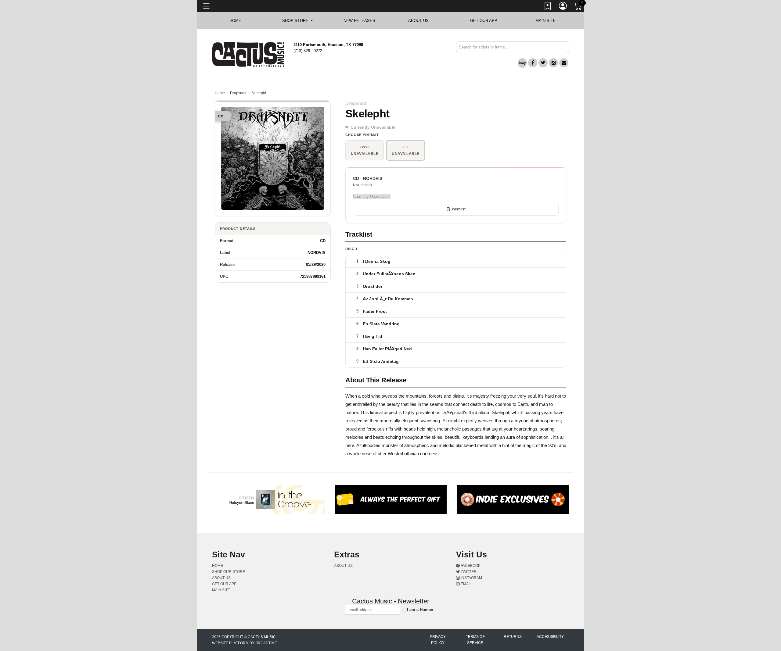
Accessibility (550, 637)
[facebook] (532, 63)
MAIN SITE (545, 20)
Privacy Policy (438, 640)
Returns (513, 637)
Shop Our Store (228, 572)
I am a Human (420, 609)
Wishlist (459, 209)
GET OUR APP (483, 20)
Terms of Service (475, 640)
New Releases (359, 20)
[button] (297, 20)
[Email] (564, 63)
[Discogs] (522, 63)
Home (220, 93)
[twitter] (543, 63)
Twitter (468, 572)
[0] (578, 7)
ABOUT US (421, 20)
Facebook (470, 565)
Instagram (471, 578)
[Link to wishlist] (548, 7)
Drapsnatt (238, 93)
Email (466, 584)
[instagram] (553, 63)
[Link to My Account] (563, 7)
